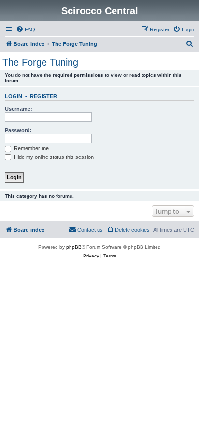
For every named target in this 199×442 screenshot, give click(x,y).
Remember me (31, 148)
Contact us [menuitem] (90, 230)
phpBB (74, 247)
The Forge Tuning (40, 62)
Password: (18, 130)
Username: (18, 109)
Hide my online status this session (53, 157)
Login (13, 96)
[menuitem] (25, 29)
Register (43, 96)
